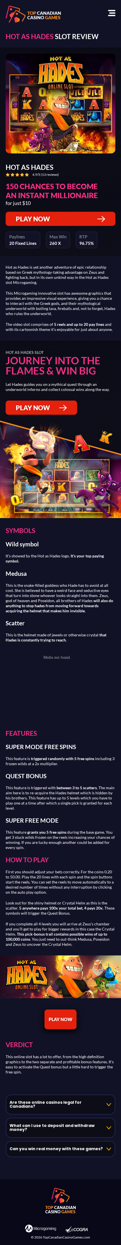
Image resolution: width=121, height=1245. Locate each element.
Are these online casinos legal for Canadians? (46, 1104)
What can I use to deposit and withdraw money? (52, 1127)
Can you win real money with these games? (56, 1149)
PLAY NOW (33, 219)
